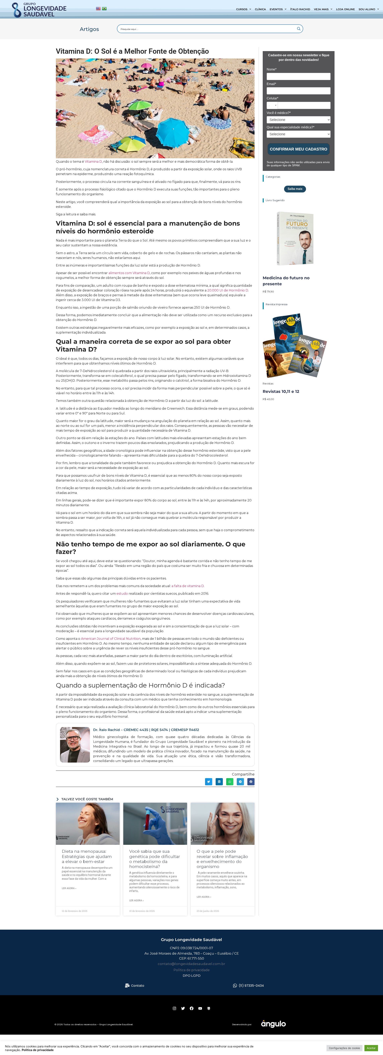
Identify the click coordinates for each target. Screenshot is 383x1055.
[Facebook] (191, 1008)
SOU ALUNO (367, 9)
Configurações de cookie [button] (344, 1048)
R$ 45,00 (268, 399)
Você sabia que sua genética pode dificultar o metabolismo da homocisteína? (154, 859)
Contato (137, 985)
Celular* (272, 98)
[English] (98, 10)
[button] (208, 781)
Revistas (268, 383)
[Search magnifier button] (299, 29)
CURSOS (241, 9)
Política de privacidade (192, 970)
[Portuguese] (104, 10)
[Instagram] (174, 1008)
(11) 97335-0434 (251, 985)
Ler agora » (69, 888)
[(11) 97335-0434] (235, 985)
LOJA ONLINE (345, 9)
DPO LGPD (191, 976)
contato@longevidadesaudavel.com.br (191, 964)
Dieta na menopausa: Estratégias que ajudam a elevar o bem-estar (87, 856)
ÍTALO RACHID (300, 9)
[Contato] (127, 985)
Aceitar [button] (371, 1048)
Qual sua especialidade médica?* (290, 127)
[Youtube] (200, 1008)
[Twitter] (183, 1008)
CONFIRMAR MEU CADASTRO (298, 149)
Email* (271, 84)
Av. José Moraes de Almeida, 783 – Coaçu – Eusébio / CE (191, 953)
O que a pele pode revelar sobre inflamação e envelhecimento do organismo (222, 859)
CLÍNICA (260, 9)
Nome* (271, 69)
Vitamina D (93, 161)
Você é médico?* (279, 113)
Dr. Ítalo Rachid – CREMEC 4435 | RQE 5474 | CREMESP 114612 (146, 730)
